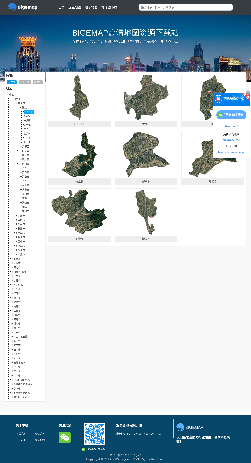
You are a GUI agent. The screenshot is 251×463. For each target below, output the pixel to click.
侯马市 (25, 207)
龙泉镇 (27, 116)
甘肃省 (17, 371)
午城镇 (27, 120)
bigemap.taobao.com (231, 151)
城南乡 (27, 142)
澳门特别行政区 (22, 397)
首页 (61, 7)
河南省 (17, 319)
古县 (24, 168)
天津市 (17, 263)
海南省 (17, 341)
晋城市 (21, 233)
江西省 (17, 311)
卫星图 (11, 82)
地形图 (37, 82)
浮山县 (25, 176)
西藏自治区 (19, 362)
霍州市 (25, 211)
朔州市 (21, 237)
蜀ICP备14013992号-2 (125, 455)
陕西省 (17, 367)
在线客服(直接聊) (96, 449)
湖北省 (17, 323)
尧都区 (25, 146)
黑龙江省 (18, 285)
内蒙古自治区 (21, 272)
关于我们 (21, 440)
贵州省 (17, 354)
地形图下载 (109, 7)
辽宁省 (17, 276)
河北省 (17, 267)
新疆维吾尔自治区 (23, 384)
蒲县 (24, 198)
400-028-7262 (231, 140)
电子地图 (91, 7)
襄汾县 (25, 159)
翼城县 (25, 155)
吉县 (24, 181)
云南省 (17, 358)
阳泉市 (21, 224)
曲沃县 (25, 151)
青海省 (17, 375)
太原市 (21, 215)
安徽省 (17, 302)
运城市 (21, 246)
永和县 (25, 194)
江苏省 (17, 293)
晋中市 (21, 241)
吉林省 (17, 280)
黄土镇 (27, 125)
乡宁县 (25, 185)
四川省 (17, 349)
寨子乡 (27, 129)
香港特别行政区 (22, 393)
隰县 (24, 107)
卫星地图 (74, 7)
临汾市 (21, 103)
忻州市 (21, 250)
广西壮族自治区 (22, 336)
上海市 (17, 289)
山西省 (17, 99)
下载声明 (21, 433)
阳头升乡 (28, 112)
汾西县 (25, 202)
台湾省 (17, 388)
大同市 (21, 220)
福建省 (17, 306)
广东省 (17, 332)
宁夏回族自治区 (22, 380)
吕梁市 (21, 254)
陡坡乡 (27, 133)
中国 (11, 94)
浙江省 (17, 298)
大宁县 (25, 189)
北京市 (17, 259)
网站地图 (40, 440)
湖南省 (17, 328)
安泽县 (25, 172)
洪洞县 (25, 164)
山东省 (17, 315)
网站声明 (40, 433)
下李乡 (27, 138)
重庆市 (17, 345)
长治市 (21, 228)
